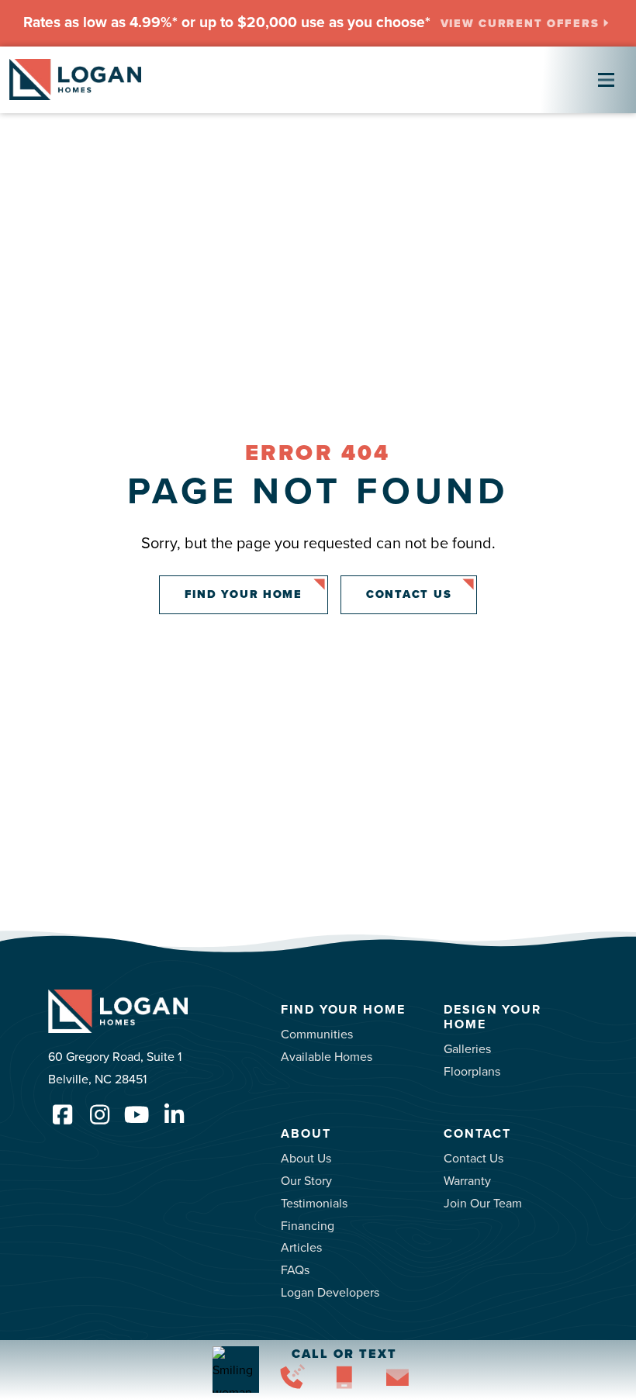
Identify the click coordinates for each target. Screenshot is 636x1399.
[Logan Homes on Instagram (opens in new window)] (99, 1114)
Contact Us (473, 1157)
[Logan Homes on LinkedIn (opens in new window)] (174, 1114)
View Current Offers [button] (520, 23)
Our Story (306, 1180)
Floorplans (472, 1070)
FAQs (295, 1269)
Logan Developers (330, 1292)
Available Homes (326, 1056)
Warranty (467, 1180)
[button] (291, 1381)
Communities (317, 1033)
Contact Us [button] (408, 594)
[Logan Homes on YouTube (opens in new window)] (136, 1114)
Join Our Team (483, 1202)
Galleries (467, 1048)
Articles (301, 1247)
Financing (307, 1225)
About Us (306, 1157)
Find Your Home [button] (243, 594)
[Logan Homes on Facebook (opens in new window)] (62, 1114)
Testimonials (314, 1202)
